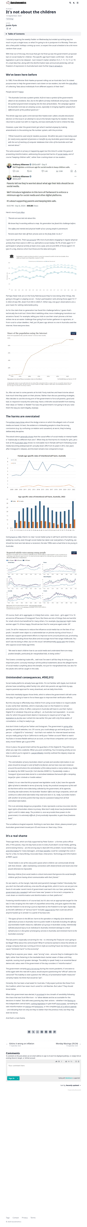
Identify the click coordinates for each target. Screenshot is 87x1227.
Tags (8, 1218)
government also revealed (16, 892)
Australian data (21, 442)
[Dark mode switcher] (74, 3)
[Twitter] (10, 28)
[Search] (70, 3)
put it (15, 857)
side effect (73, 83)
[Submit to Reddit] (46, 1032)
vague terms (50, 909)
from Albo (20, 212)
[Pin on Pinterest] (42, 1032)
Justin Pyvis (11, 25)
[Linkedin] (7, 28)
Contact (16, 1218)
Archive (8, 9)
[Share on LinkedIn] (29, 1032)
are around (31, 240)
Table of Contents (16, 34)
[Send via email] (54, 1032)
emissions (39, 1006)
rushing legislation (38, 1003)
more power (61, 1003)
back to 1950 (16, 537)
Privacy (25, 1218)
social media (63, 154)
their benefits (44, 851)
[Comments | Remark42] (43, 1075)
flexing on (71, 1000)
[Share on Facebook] (50, 1032)
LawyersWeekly (37, 753)
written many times (17, 422)
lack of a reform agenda (66, 1006)
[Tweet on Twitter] (33, 1032)
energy (28, 1006)
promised (40, 994)
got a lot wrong (33, 968)
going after (68, 726)
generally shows (26, 436)
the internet (61, 621)
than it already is (55, 66)
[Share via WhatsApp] (37, 1032)
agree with (60, 641)
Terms (33, 1218)
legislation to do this (14, 718)
